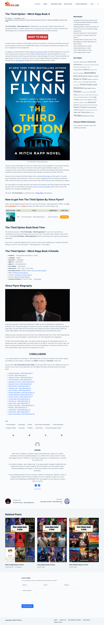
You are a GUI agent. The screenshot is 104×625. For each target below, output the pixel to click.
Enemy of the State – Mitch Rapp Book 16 (21, 405)
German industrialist (37, 52)
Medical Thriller (92, 99)
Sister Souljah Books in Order (82, 46)
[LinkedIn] (62, 435)
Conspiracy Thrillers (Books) (23, 275)
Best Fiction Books (79, 73)
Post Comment (27, 606)
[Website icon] (39, 485)
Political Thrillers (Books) (22, 277)
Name (25, 585)
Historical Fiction (81, 95)
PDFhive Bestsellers (35, 20)
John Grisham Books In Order (84, 97)
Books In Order (80, 79)
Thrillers (30, 428)
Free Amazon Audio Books (42, 424)
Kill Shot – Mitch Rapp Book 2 (17, 375)
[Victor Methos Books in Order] (84, 540)
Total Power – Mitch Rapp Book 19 (19, 412)
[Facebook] (13, 435)
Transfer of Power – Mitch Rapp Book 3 (20, 377)
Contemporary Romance (89, 82)
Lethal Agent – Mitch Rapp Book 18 (19, 409)
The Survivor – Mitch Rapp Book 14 (19, 401)
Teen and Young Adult (82, 112)
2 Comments (18, 567)
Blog (92, 4)
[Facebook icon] (36, 485)
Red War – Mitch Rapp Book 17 (17, 407)
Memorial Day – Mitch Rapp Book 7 (19, 386)
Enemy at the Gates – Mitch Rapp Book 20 (21, 414)
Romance (82, 110)
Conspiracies (79, 82)
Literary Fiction (83, 99)
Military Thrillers (84, 102)
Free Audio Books (58, 424)
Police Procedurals (92, 105)
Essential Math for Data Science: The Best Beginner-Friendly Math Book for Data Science (85, 42)
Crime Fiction (76, 85)
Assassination (9, 20)
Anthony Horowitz (94, 64)
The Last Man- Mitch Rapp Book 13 (19, 399)
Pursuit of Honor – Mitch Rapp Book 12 (20, 396)
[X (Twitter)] (29, 435)
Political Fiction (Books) (20, 272)
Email (46, 585)
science (95, 110)
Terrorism (56, 20)
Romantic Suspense (89, 110)
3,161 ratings (37, 279)
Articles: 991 (37, 489)
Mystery (76, 105)
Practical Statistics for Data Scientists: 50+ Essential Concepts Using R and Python (85, 35)
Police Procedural (83, 105)
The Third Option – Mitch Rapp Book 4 (20, 379)
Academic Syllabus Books (80, 62)
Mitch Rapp (47, 176)
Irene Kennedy (19, 60)
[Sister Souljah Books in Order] (20, 540)
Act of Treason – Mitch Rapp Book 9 (19, 390)
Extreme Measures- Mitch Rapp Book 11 (20, 394)
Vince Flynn (39, 193)
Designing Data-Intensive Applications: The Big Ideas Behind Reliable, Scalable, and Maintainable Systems (86, 22)
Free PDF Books (68, 4)
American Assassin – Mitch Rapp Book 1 (20, 373)
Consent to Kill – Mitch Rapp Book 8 (19, 388)
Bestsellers (90, 72)
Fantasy (93, 88)
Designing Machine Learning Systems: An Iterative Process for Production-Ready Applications (86, 29)
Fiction (27, 20)
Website (66, 585)
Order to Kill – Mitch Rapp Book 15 (19, 403)
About (56, 620)
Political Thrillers (47, 20)
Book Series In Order (56, 4)
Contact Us (63, 620)
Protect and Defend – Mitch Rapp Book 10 (21, 392)
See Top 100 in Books (39, 270)
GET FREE (64, 217)
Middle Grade (77, 102)
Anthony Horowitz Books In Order (82, 67)
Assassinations (10, 424)
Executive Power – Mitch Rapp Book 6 (20, 384)
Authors (37, 4)
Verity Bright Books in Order (82, 52)
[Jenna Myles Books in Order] (52, 540)
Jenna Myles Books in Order (82, 48)
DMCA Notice (86, 620)
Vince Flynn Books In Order (53, 428)
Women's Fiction (88, 116)
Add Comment (27, 590)
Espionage (22, 20)
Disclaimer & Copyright (74, 620)
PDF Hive (19, 620)
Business (90, 79)
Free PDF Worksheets (81, 4)
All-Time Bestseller (86, 64)
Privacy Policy (58, 622)
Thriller (61, 20)
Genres (45, 4)
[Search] (98, 4)
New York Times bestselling (42, 187)
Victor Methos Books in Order (83, 50)
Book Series (78, 76)
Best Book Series (93, 69)
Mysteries (92, 102)
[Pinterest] (46, 435)
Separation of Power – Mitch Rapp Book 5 (21, 382)
